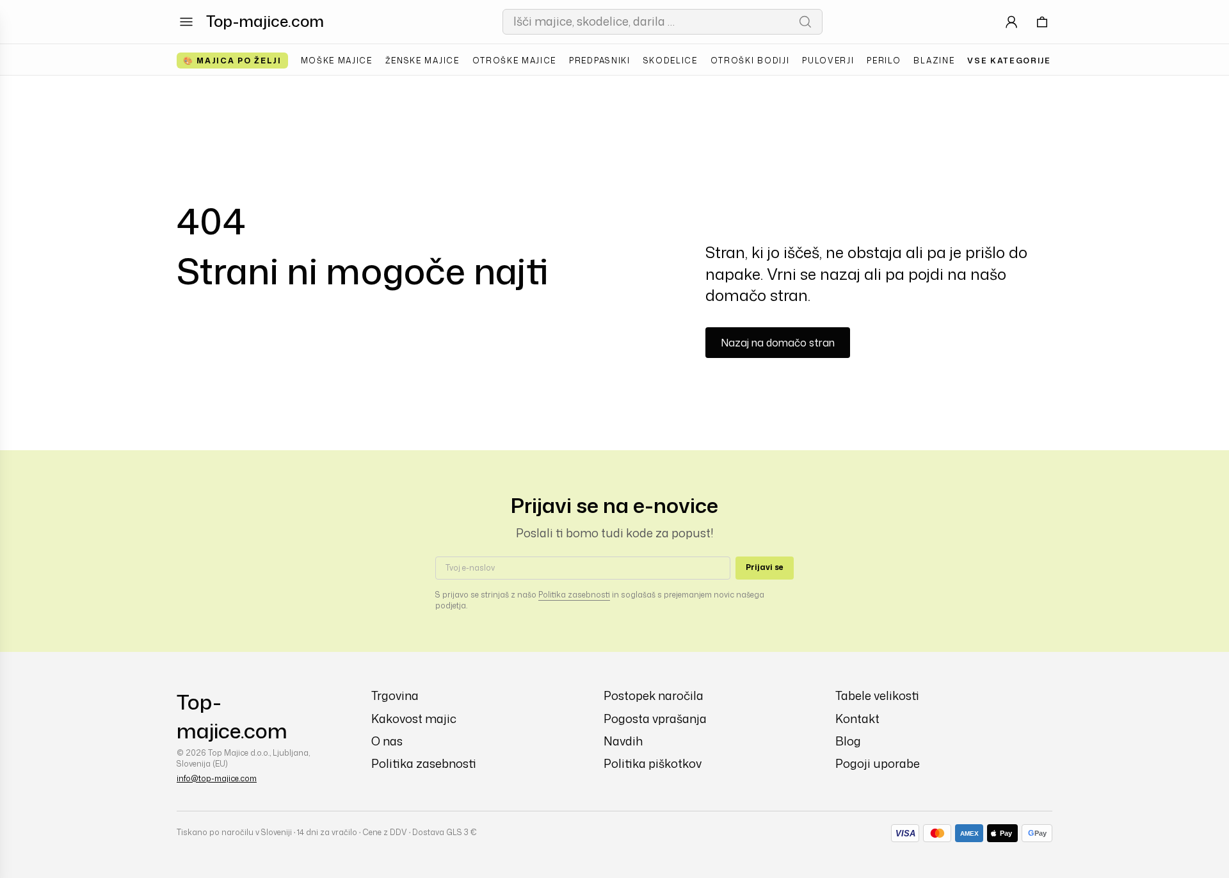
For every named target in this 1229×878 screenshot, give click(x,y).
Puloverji (828, 60)
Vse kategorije (1009, 60)
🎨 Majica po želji (232, 60)
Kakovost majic (413, 719)
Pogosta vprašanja (655, 719)
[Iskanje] (805, 22)
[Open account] (1011, 22)
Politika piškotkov (653, 764)
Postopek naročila (653, 696)
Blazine (933, 60)
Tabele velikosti (877, 696)
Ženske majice (422, 60)
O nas (387, 741)
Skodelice (670, 60)
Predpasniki (599, 60)
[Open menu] (186, 21)
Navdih (623, 741)
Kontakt (857, 719)
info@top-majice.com (217, 778)
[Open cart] (1042, 22)
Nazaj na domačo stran (778, 343)
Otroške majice (514, 60)
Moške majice (337, 60)
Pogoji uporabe (877, 764)
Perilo (884, 60)
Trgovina (395, 696)
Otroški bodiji (750, 60)
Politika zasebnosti (574, 594)
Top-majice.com (265, 21)
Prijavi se (764, 567)
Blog (848, 741)
